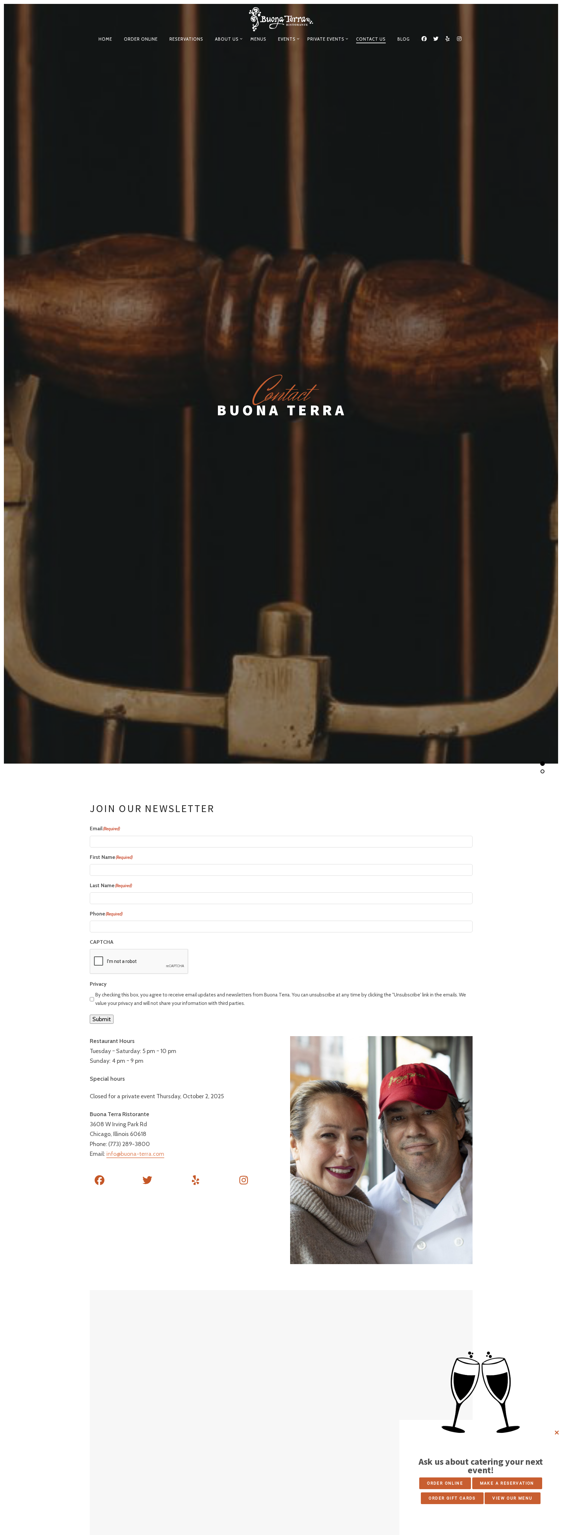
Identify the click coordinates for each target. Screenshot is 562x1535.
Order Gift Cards (452, 1498)
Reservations (186, 39)
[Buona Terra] (281, 19)
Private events (325, 39)
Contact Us (371, 39)
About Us (227, 39)
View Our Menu (512, 1498)
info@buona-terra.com (135, 1153)
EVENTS (287, 39)
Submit (101, 1019)
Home (105, 39)
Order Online (141, 39)
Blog (403, 39)
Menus (258, 39)
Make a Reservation (507, 1483)
